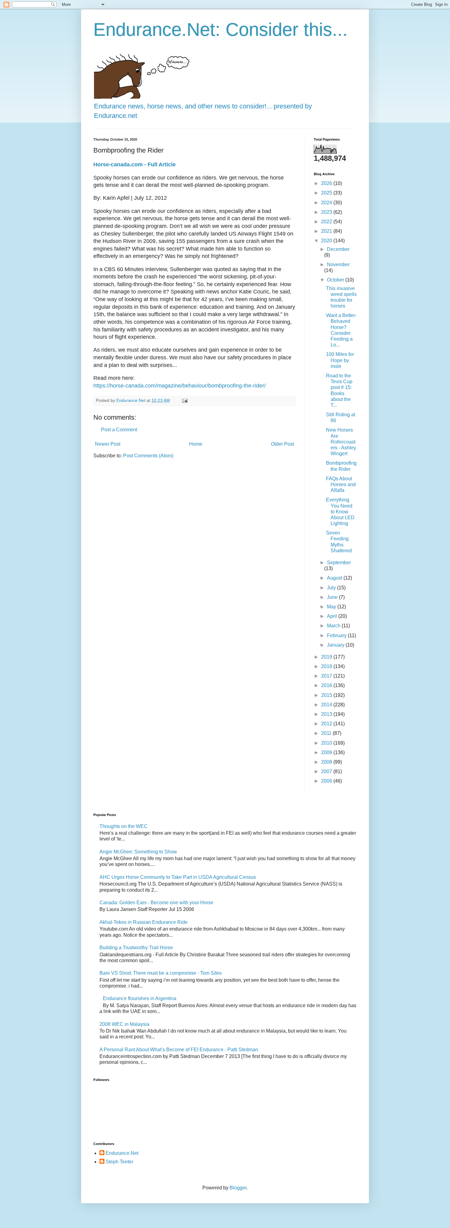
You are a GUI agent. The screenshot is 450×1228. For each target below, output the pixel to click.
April (332, 616)
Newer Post (107, 444)
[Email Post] (184, 400)
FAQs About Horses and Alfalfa (341, 484)
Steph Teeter (119, 1161)
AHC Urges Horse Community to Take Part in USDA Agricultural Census (177, 877)
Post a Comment (119, 429)
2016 (327, 685)
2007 (327, 771)
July (332, 587)
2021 (327, 231)
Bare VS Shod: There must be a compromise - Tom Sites (160, 973)
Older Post (282, 444)
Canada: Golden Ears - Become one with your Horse (156, 902)
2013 (327, 714)
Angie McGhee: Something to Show (138, 851)
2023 (327, 212)
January (336, 645)
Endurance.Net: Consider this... (220, 29)
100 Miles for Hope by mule (340, 360)
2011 (327, 733)
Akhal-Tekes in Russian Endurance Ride (143, 922)
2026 (327, 183)
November (338, 264)
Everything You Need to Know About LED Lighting (340, 511)
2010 (327, 743)
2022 (327, 221)
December (338, 249)
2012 (327, 723)
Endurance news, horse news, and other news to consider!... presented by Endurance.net (203, 110)
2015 (327, 695)
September (339, 562)
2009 (327, 752)
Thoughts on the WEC (123, 826)
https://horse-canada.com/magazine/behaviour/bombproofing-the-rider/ (179, 386)
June (333, 597)
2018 (327, 666)
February (337, 635)
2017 (327, 675)
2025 (327, 192)
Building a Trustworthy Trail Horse (136, 947)
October (336, 279)
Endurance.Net (122, 1153)
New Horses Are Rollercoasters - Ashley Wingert (341, 441)
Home (195, 444)
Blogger (238, 1187)
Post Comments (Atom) (148, 455)
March (334, 625)
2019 (327, 656)
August (335, 577)
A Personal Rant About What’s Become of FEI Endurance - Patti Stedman (178, 1049)
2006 (327, 781)
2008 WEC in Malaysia (124, 1024)
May (332, 606)
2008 (327, 762)
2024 (327, 202)
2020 (327, 240)
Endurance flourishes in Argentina (139, 998)
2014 (327, 704)
